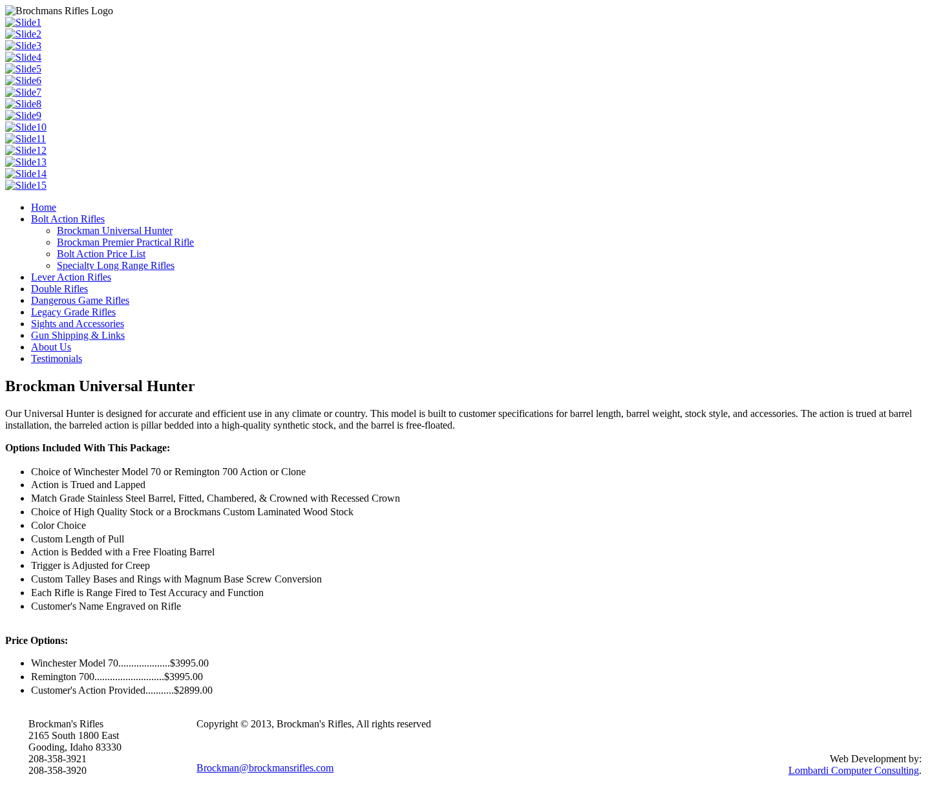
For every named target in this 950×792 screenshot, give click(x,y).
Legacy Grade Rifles (73, 311)
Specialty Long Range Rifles (115, 265)
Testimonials (56, 358)
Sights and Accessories (77, 323)
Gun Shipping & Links (78, 335)
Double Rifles (59, 288)
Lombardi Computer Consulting (853, 770)
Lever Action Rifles (71, 277)
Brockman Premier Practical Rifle (125, 242)
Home (43, 207)
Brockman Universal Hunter (115, 230)
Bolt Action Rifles (68, 218)
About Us (51, 346)
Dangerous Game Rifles (80, 300)
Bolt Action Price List (101, 253)
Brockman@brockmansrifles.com (264, 767)
